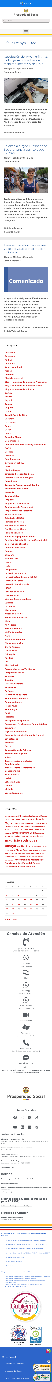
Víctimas (9, 867)
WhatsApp (26, 963)
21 (37, 904)
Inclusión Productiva (15, 573)
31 (13, 913)
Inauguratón (11, 569)
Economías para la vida (16, 488)
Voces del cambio (14, 793)
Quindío (9, 680)
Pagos (26, 850)
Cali (8, 331)
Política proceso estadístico (14, 1261)
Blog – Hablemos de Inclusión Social (23, 385)
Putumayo (10, 676)
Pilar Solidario (12, 665)
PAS (7, 661)
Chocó (8, 433)
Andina (8, 360)
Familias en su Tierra (15, 525)
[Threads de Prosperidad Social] (37, 1127)
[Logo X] (29, 1117)
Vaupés (8, 785)
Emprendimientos (38, 827)
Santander (10, 728)
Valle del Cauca (19, 331)
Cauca (8, 426)
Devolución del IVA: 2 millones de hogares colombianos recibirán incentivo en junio (26, 60)
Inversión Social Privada (17, 584)
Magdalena (10, 610)
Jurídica (9, 603)
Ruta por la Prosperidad (17, 720)
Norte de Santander (15, 639)
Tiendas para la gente (16, 753)
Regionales (10, 687)
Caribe (8, 411)
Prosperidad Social (14, 672)
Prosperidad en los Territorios (20, 669)
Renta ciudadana (13, 702)
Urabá (8, 778)
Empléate (10, 499)
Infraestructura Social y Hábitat (21, 577)
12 (25, 900)
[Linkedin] (22, 1127)
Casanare (9, 419)
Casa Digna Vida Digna (16, 415)
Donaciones (11, 481)
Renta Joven (11, 706)
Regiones (9, 691)
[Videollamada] (26, 1015)
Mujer (19, 846)
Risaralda (9, 717)
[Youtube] (15, 1127)
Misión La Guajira (13, 632)
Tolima (8, 757)
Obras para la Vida (14, 643)
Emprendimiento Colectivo (18, 510)
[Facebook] (15, 1117)
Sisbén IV (9, 742)
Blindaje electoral (14, 378)
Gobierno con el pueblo (16, 544)
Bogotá (8, 393)
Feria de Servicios (14, 533)
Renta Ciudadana (13, 853)
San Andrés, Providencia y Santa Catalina (26, 724)
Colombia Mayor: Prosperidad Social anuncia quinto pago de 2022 (25, 149)
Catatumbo (10, 422)
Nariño (8, 636)
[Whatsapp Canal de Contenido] (26, 957)
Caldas (8, 404)
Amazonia (10, 356)
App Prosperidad (13, 367)
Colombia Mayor (14, 228)
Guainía (9, 551)
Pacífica (9, 658)
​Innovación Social (14, 580)
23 (7, 909)
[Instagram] (22, 1117)
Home (8, 562)
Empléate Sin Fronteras (17, 503)
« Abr (7, 919)
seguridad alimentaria (16, 731)
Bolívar (8, 396)
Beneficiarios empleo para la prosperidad (37, 1276)
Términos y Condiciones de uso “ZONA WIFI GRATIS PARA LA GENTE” (28, 1253)
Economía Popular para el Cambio (22, 485)
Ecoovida (9, 492)
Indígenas (8, 833)
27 (31, 909)
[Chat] (26, 973)
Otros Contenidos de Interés (17, 1378)
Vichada (9, 789)
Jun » (14, 919)
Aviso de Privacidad (39, 1240)
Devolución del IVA (15, 132)
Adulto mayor (13, 232)
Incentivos (20, 830)
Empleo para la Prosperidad (19, 507)
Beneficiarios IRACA (31, 1278)
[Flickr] (29, 1127)
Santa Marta (26, 853)
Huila (7, 566)
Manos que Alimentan (16, 617)
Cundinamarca (12, 459)
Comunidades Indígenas (23, 823)
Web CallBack (26, 1006)
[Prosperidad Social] (26, 13)
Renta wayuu (11, 709)
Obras (18, 850)
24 (13, 909)
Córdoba (9, 452)
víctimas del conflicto (24, 866)
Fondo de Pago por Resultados (20, 536)
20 (31, 904)
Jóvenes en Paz (13, 595)
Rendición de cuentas (16, 694)
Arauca (8, 371)
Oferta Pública (12, 647)
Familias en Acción (14, 522)
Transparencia (12, 774)
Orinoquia (10, 654)
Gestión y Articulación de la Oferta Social (26, 540)
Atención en (26, 1033)
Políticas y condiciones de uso (15, 1257)
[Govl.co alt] (26, 3)
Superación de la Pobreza (18, 750)
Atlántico (9, 374)
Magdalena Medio (14, 614)
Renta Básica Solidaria (16, 698)
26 (25, 909)
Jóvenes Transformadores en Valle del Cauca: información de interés (25, 248)
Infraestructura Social (24, 832)
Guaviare (9, 555)
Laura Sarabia (26, 836)
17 (13, 904)
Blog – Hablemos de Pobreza (19, 389)
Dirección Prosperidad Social (19, 474)
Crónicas (9, 455)
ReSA (7, 713)
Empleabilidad (12, 496)
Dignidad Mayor (12, 470)
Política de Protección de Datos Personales (19, 1240)
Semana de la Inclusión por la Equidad (24, 735)
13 (31, 900)
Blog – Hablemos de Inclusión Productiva (26, 382)
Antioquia (10, 363)
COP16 (8, 448)
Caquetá (9, 407)
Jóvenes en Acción (14, 591)
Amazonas (10, 352)
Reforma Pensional (14, 683)
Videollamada (26, 1021)
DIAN (7, 466)
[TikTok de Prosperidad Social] (37, 1117)
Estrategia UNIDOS (14, 518)
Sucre (8, 746)
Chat (26, 978)
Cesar (8, 429)
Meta (7, 621)
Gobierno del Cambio (15, 547)
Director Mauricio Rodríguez (19, 477)
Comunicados (13, 327)
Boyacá (8, 400)
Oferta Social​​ (11, 650)
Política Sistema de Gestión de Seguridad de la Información (24, 1249)
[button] (26, 31)
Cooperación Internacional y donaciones (25, 444)
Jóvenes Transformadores (35, 327)
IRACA (8, 588)
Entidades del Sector (13, 1371)
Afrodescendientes (11, 816)
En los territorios (13, 514)
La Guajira (10, 606)
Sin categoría (11, 739)
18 (19, 904)
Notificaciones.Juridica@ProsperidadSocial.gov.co (16, 1206)
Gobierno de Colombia (14, 1364)
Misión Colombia (13, 628)
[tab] (26, 1363)
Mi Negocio (10, 625)
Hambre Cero (11, 558)
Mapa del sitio (10, 1266)
